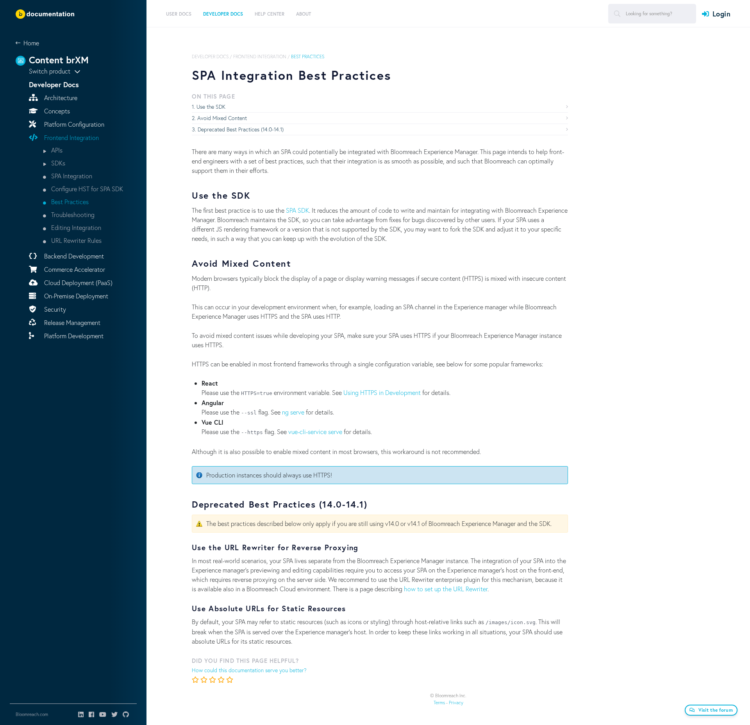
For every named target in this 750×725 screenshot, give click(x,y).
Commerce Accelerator (74, 269)
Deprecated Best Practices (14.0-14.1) (241, 129)
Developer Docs (210, 56)
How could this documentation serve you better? (249, 670)
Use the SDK (210, 106)
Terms (439, 702)
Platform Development (73, 336)
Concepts (56, 111)
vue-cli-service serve (315, 431)
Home (31, 43)
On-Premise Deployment (75, 296)
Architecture (60, 97)
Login (721, 13)
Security (54, 309)
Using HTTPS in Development (382, 392)
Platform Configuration (73, 124)
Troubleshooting (72, 214)
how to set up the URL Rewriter (446, 589)
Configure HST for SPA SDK (86, 189)
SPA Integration (71, 176)
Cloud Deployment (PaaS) (77, 282)
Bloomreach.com (32, 714)
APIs (56, 150)
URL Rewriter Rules (76, 240)
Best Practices (69, 201)
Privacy (456, 702)
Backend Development (73, 256)
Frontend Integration (71, 137)
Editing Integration (75, 227)
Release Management (71, 322)
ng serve (293, 412)
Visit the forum (715, 710)
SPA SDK (297, 210)
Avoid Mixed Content (222, 118)
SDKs (57, 163)
